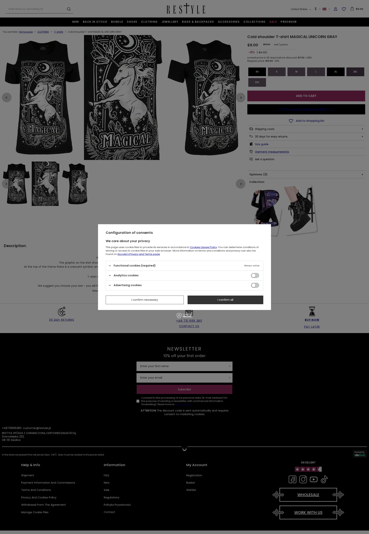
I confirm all (225, 300)
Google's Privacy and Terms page (138, 254)
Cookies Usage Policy (203, 247)
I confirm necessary (144, 300)
